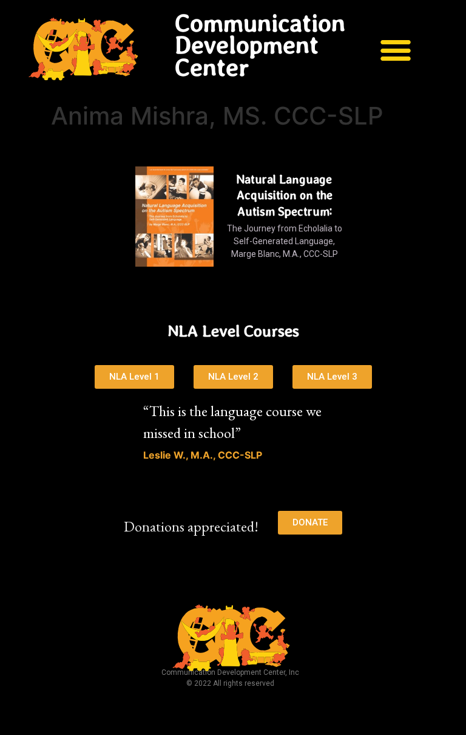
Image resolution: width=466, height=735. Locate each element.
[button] (395, 49)
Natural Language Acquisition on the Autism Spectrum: (285, 195)
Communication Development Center (260, 45)
